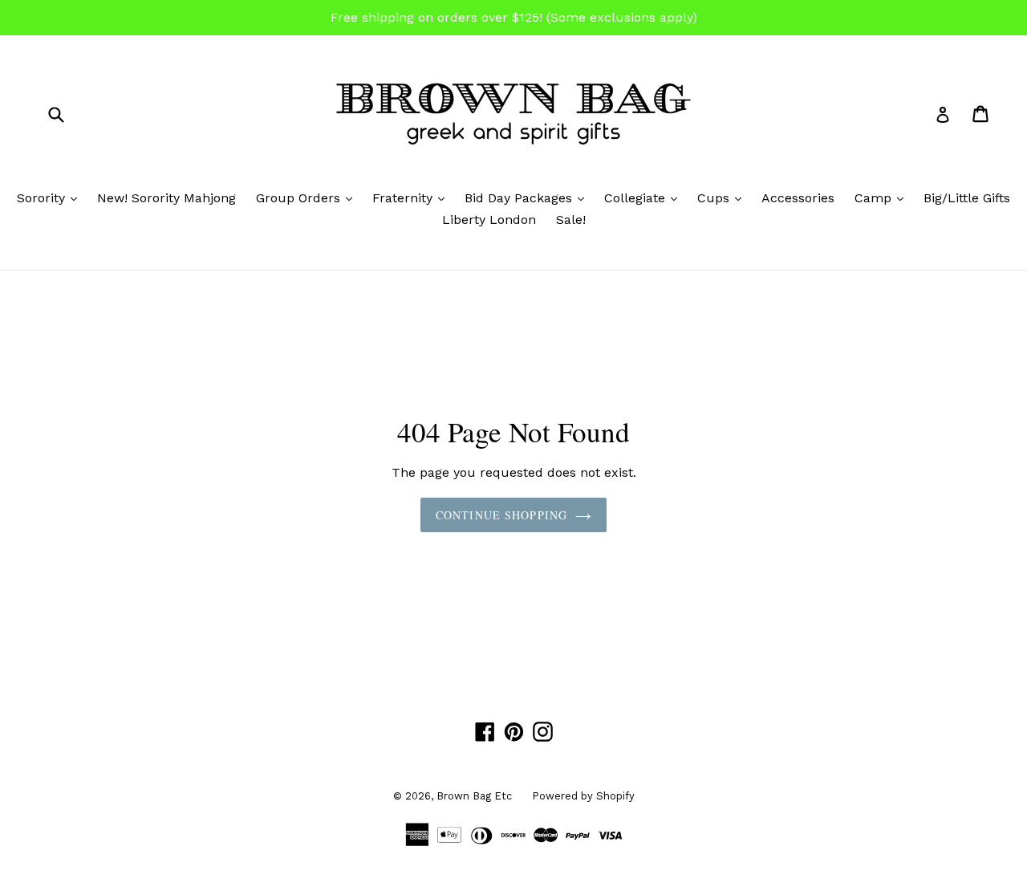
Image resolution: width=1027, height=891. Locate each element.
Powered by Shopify (583, 796)
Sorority (51, 197)
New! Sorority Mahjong (166, 197)
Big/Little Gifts (966, 197)
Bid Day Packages (528, 197)
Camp (882, 197)
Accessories (797, 197)
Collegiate (644, 197)
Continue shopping (501, 515)
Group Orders (308, 197)
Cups (723, 197)
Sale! (571, 219)
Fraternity (412, 197)
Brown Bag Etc (474, 796)
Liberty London (489, 219)
